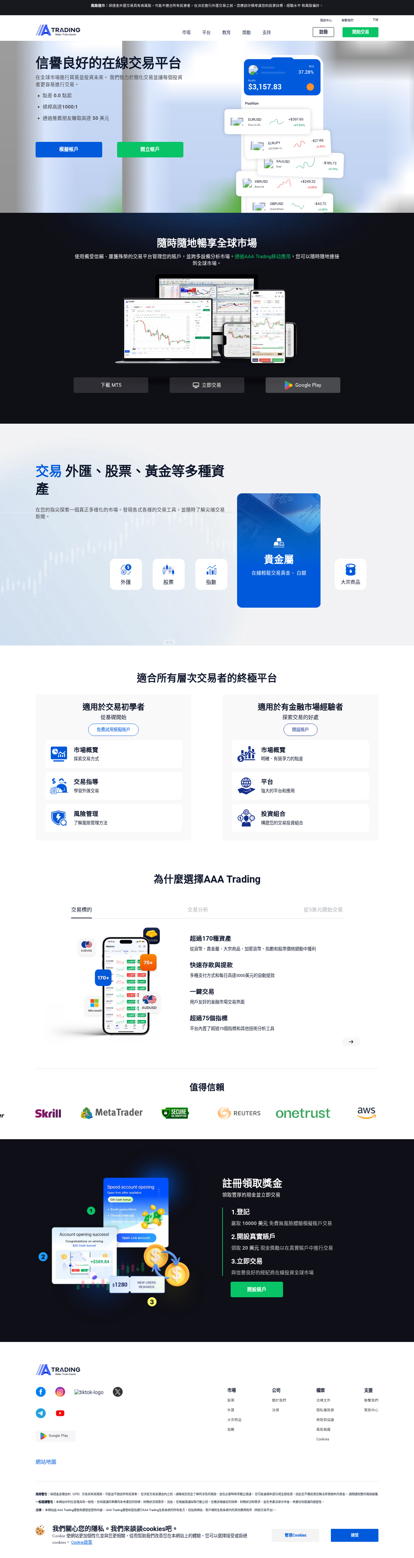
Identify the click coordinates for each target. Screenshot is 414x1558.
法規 (275, 1410)
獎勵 (246, 32)
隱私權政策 (325, 1410)
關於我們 (279, 1401)
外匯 (230, 1410)
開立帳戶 (150, 149)
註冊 (323, 31)
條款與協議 (325, 1420)
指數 (230, 1430)
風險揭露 (323, 1430)
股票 (230, 1401)
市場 (186, 32)
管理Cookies (295, 1535)
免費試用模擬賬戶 (113, 729)
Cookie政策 (81, 1542)
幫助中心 (326, 20)
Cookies (322, 1439)
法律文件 (323, 1401)
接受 (355, 1535)
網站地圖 (46, 1462)
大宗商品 (234, 1420)
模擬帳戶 (69, 149)
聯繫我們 (347, 20)
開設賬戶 (300, 729)
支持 (266, 32)
